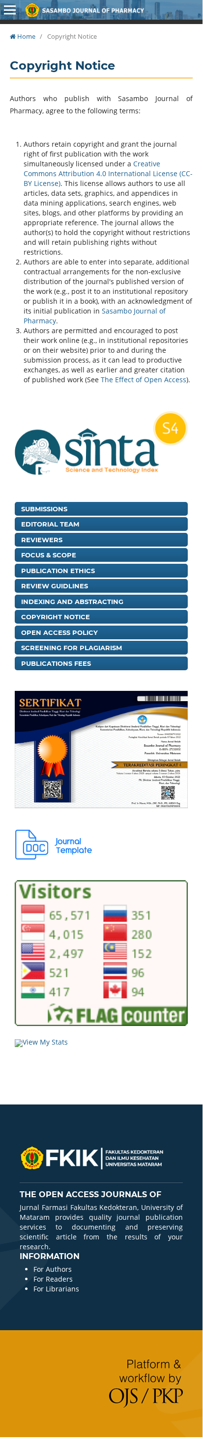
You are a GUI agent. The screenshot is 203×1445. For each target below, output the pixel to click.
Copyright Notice (55, 617)
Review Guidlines (54, 586)
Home (25, 36)
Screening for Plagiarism (71, 648)
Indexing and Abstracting (72, 601)
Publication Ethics (58, 571)
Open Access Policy (59, 632)
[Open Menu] (10, 10)
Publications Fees (56, 663)
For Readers (53, 1279)
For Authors (52, 1269)
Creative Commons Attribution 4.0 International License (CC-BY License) (108, 173)
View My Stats (45, 1042)
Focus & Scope (48, 555)
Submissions (44, 509)
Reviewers (41, 540)
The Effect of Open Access (143, 379)
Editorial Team (50, 524)
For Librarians (56, 1288)
